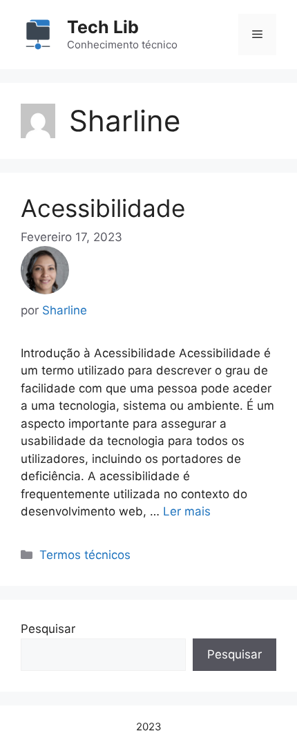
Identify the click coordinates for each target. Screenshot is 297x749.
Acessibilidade (103, 207)
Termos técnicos (85, 555)
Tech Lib (103, 27)
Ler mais (187, 511)
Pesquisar (48, 629)
